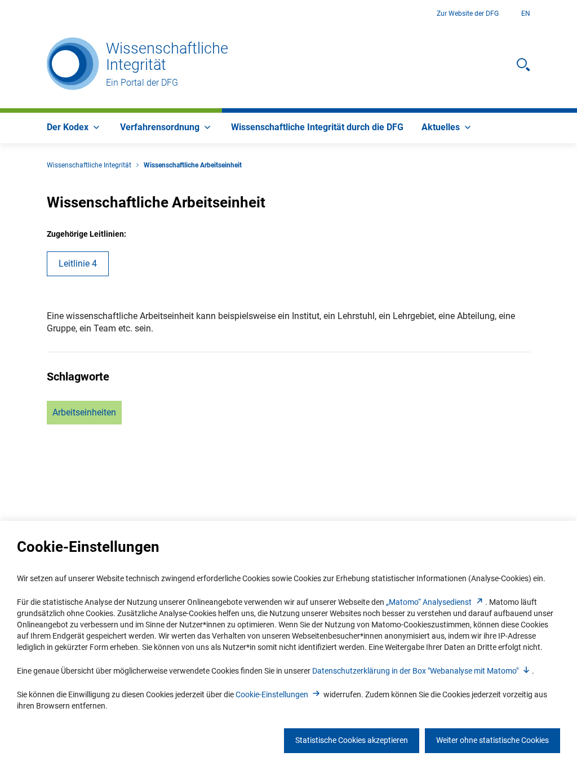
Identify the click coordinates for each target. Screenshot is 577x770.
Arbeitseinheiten (84, 412)
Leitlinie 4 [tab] (78, 263)
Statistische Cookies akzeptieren (351, 740)
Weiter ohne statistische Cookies (492, 740)
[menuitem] (74, 128)
